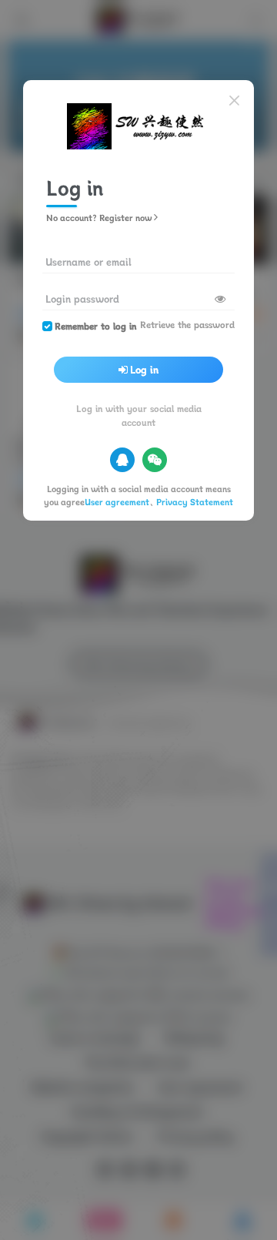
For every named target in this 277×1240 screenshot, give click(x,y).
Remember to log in (95, 326)
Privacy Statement (194, 502)
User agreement (117, 502)
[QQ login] (122, 459)
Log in (144, 370)
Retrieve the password (187, 324)
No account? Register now (99, 217)
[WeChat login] (154, 459)
